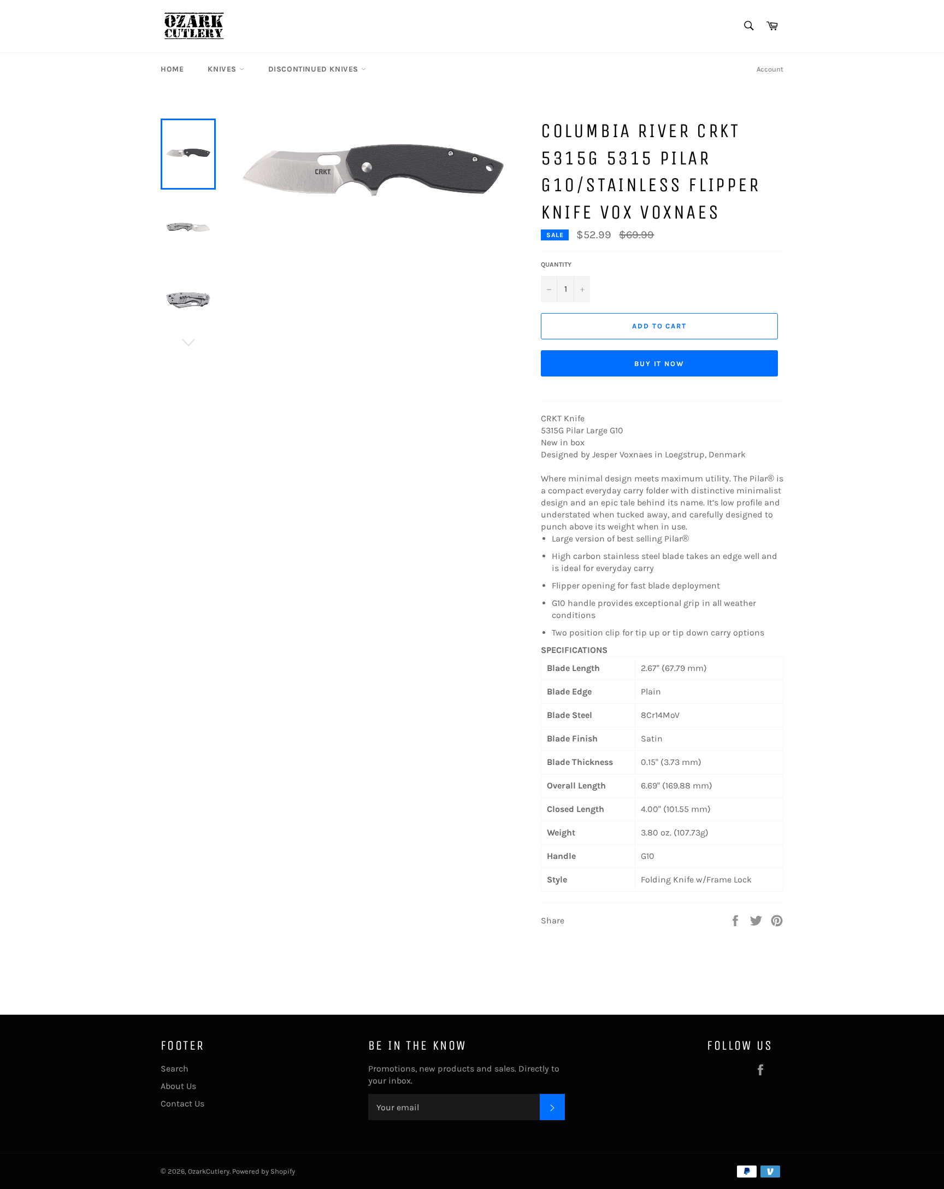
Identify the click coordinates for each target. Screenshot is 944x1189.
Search (174, 1068)
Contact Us (182, 1103)
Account (770, 69)
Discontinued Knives (314, 69)
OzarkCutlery (208, 1171)
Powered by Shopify (263, 1171)
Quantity (556, 264)
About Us (178, 1086)
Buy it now (659, 364)
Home (172, 69)
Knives (223, 69)
